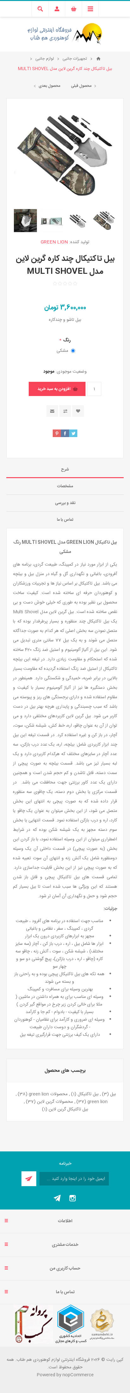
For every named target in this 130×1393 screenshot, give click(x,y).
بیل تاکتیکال (88, 1094)
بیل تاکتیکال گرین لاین (68, 1109)
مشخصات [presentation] (65, 486)
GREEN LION (54, 242)
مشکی (62, 351)
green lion (97, 1102)
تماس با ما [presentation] (65, 519)
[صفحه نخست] (98, 59)
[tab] (65, 469)
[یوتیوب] (57, 1198)
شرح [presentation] (65, 469)
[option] (104, 220)
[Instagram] (73, 1198)
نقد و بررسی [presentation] (65, 503)
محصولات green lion (48, 1094)
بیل (113, 1094)
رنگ (66, 340)
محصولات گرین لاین (55, 1102)
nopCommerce (78, 1375)
